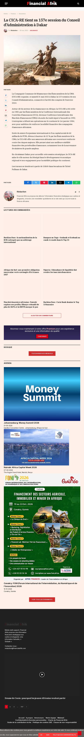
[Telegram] (6, 120)
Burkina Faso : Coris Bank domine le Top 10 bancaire (61, 303)
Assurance (34, 30)
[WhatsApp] (6, 125)
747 (22, 707)
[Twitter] (6, 100)
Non (47, 735)
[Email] (6, 115)
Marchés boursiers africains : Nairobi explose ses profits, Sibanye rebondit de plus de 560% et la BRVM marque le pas (21, 304)
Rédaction (14, 30)
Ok (41, 735)
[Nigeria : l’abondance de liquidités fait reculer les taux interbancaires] (61, 256)
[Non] (79, 733)
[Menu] (6, 3)
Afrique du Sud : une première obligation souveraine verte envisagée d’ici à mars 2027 (22, 272)
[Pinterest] (6, 110)
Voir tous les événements (42, 599)
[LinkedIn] (6, 105)
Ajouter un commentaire (42, 315)
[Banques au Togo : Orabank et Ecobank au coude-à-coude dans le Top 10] (61, 224)
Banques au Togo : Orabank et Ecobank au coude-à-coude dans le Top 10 (61, 238)
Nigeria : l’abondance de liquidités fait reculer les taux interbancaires (60, 271)
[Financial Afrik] (42, 3)
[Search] (78, 3)
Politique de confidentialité (64, 735)
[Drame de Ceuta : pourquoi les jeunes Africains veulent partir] (42, 674)
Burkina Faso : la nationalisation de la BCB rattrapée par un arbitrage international (20, 239)
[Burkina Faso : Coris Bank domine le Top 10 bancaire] (61, 289)
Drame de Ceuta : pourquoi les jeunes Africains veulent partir (35, 698)
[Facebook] (6, 95)
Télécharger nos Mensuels (42, 353)
